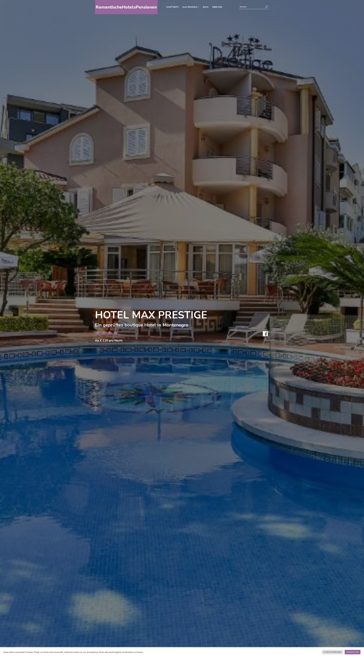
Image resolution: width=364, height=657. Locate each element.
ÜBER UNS (217, 7)
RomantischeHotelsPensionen (126, 7)
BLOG (205, 7)
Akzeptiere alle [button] (352, 652)
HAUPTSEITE (172, 7)
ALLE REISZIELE (190, 7)
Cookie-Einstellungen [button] (333, 652)
